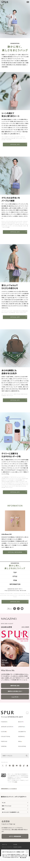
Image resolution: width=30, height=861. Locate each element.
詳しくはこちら (23, 857)
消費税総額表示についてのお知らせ (9, 788)
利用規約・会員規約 (17, 847)
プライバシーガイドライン (7, 847)
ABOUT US (4, 844)
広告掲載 (15, 844)
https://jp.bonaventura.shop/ (12, 590)
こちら (16, 782)
